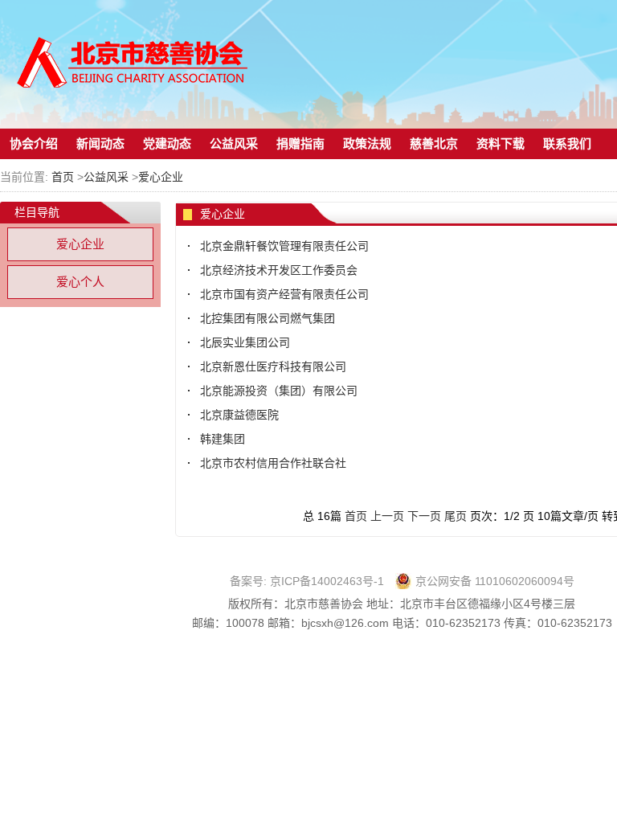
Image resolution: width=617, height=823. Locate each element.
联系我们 (567, 143)
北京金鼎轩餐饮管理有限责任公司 (284, 246)
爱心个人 (80, 282)
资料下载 (500, 143)
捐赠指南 (300, 143)
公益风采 (234, 143)
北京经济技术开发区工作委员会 (279, 270)
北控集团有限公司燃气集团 (267, 318)
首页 (62, 176)
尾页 (455, 516)
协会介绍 (34, 143)
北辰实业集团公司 (245, 342)
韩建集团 (222, 438)
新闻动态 (100, 143)
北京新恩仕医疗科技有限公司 (273, 366)
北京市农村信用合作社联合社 (273, 463)
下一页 (424, 516)
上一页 (387, 516)
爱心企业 (160, 176)
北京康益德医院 (239, 414)
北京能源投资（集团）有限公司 (279, 390)
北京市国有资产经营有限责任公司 (284, 294)
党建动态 (167, 143)
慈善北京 (434, 143)
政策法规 (367, 143)
